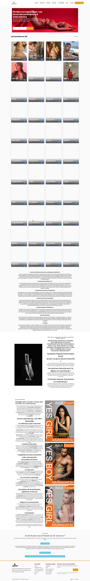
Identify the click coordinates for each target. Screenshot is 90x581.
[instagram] (75, 579)
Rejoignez (75, 569)
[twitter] (73, 579)
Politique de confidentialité (61, 573)
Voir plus (76, 36)
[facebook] (71, 579)
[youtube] (77, 579)
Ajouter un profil (79, 2)
